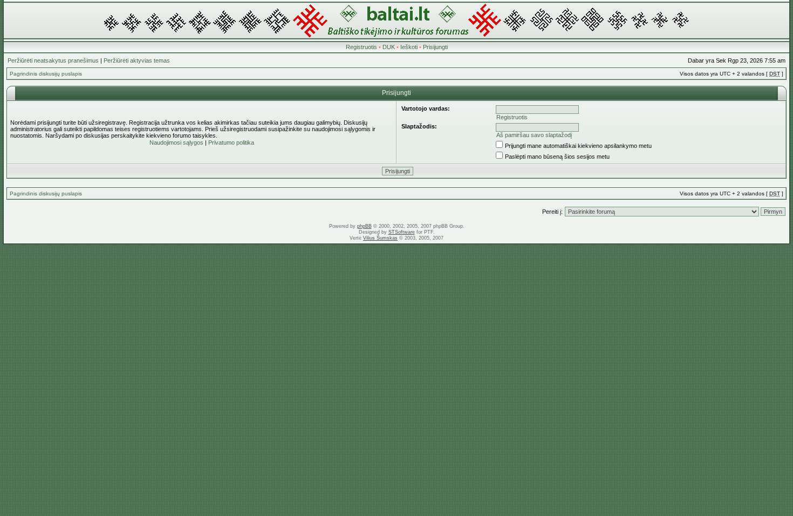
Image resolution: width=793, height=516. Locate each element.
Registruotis (361, 47)
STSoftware (401, 232)
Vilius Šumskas (380, 238)
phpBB (364, 226)
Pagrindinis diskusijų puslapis (46, 74)
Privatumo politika (231, 142)
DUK (388, 47)
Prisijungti (435, 47)
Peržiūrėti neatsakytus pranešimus (53, 60)
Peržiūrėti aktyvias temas (137, 60)
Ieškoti (409, 47)
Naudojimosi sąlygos (176, 142)
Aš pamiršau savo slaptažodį (534, 135)
